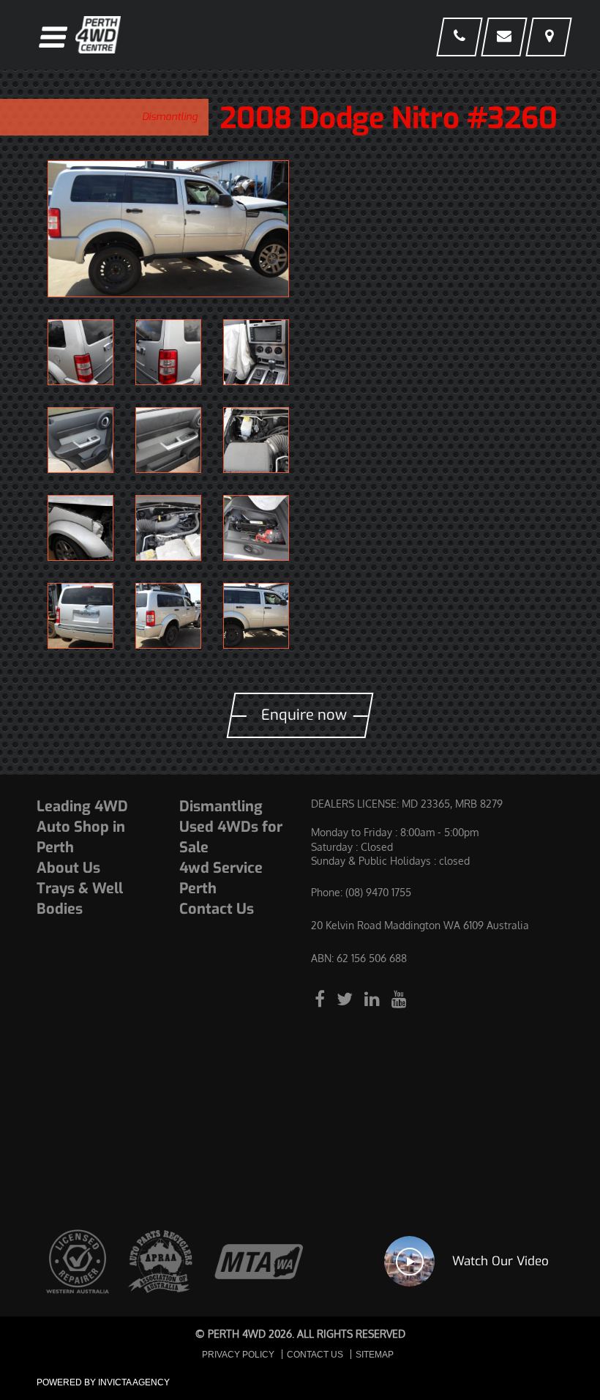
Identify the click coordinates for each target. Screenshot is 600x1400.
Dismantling (170, 117)
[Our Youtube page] (399, 998)
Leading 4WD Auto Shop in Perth (82, 827)
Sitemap (375, 1354)
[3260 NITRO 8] (168, 228)
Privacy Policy (238, 1354)
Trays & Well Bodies (80, 899)
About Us (68, 868)
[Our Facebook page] (322, 998)
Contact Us (216, 909)
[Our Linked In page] (374, 998)
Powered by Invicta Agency (103, 1382)
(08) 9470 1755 (378, 892)
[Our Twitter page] (347, 998)
